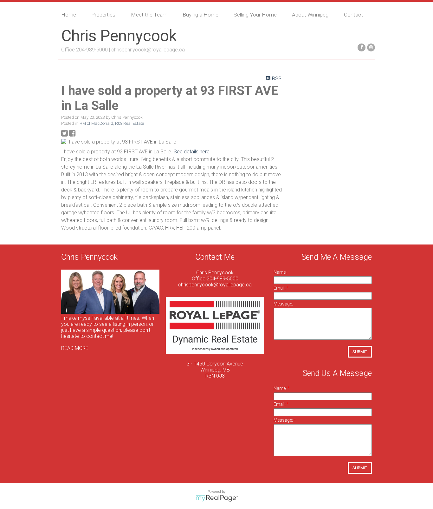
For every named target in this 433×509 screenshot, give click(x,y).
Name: (280, 272)
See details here (192, 152)
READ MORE (74, 348)
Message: (283, 303)
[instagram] (370, 47)
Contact (353, 14)
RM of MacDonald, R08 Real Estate (112, 123)
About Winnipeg (310, 14)
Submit (359, 351)
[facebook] (360, 47)
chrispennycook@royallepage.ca (148, 50)
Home (68, 14)
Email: (280, 288)
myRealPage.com (216, 498)
